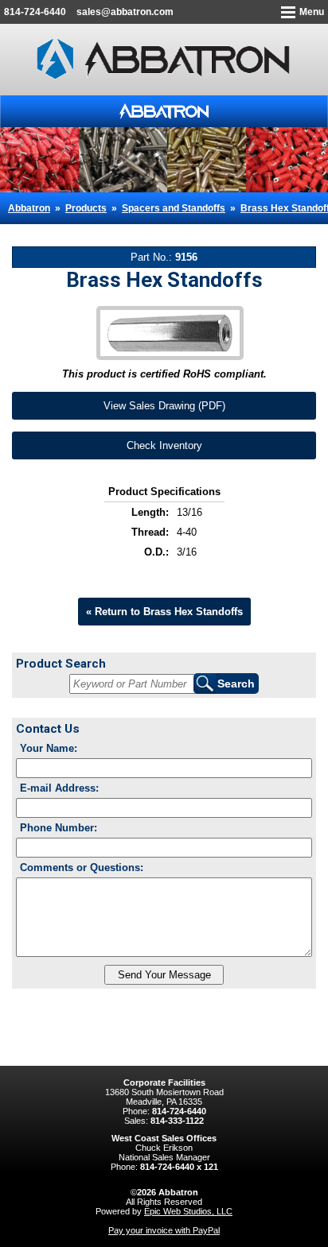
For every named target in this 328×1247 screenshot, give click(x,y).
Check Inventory (164, 445)
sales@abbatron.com (125, 11)
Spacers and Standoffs (173, 208)
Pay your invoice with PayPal (164, 1230)
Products (86, 208)
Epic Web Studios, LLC (188, 1211)
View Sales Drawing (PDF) (164, 406)
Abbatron (29, 208)
